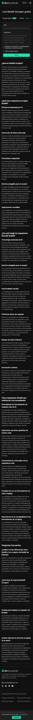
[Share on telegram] (9, 686)
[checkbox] (4, 47)
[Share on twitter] (2, 686)
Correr (17, 55)
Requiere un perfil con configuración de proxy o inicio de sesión (17, 47)
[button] (25, 3)
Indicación (7, 32)
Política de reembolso (23, 701)
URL (5, 25)
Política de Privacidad (23, 698)
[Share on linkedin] (6, 686)
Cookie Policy (23, 714)
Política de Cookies (7, 701)
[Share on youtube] (12, 686)
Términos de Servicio (8, 698)
